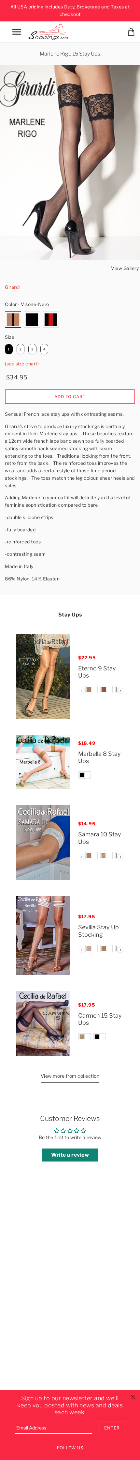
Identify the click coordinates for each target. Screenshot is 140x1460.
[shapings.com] (49, 31)
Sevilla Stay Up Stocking (98, 931)
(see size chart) (22, 363)
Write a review (70, 1155)
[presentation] (120, 690)
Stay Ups (70, 615)
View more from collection (70, 1076)
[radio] (13, 319)
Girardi (12, 287)
